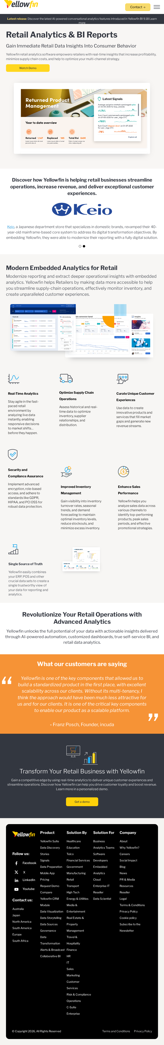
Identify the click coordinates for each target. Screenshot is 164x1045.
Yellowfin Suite (49, 841)
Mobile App (47, 873)
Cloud (97, 879)
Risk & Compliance (79, 994)
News (123, 873)
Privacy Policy (129, 911)
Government (75, 866)
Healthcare (74, 841)
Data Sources (49, 924)
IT (68, 962)
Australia (18, 909)
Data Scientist (102, 898)
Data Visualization (51, 911)
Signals (44, 860)
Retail (70, 879)
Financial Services (78, 860)
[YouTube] (25, 889)
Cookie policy (128, 917)
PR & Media (127, 879)
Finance (72, 949)
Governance (48, 930)
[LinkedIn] (25, 880)
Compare (46, 892)
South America (22, 928)
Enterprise (73, 1013)
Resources (126, 886)
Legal (123, 898)
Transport (73, 886)
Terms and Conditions (116, 1031)
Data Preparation (51, 866)
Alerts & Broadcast (52, 949)
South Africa (20, 940)
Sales (70, 969)
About (123, 841)
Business (99, 841)
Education (73, 847)
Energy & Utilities (77, 898)
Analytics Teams (103, 847)
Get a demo (82, 801)
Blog (122, 866)
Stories (44, 854)
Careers (125, 854)
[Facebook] (25, 863)
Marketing (73, 975)
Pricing (44, 879)
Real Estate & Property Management (75, 924)
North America (21, 921)
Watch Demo (27, 68)
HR (69, 956)
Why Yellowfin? (129, 847)
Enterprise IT (101, 886)
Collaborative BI (50, 956)
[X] (25, 872)
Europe (17, 934)
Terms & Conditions (132, 905)
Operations (74, 1000)
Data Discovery (50, 847)
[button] (80, 246)
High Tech (73, 892)
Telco (70, 854)
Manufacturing (76, 873)
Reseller (98, 892)
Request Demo (49, 886)
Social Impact (128, 860)
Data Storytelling (50, 917)
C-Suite (71, 1007)
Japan (16, 915)
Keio (10, 227)
